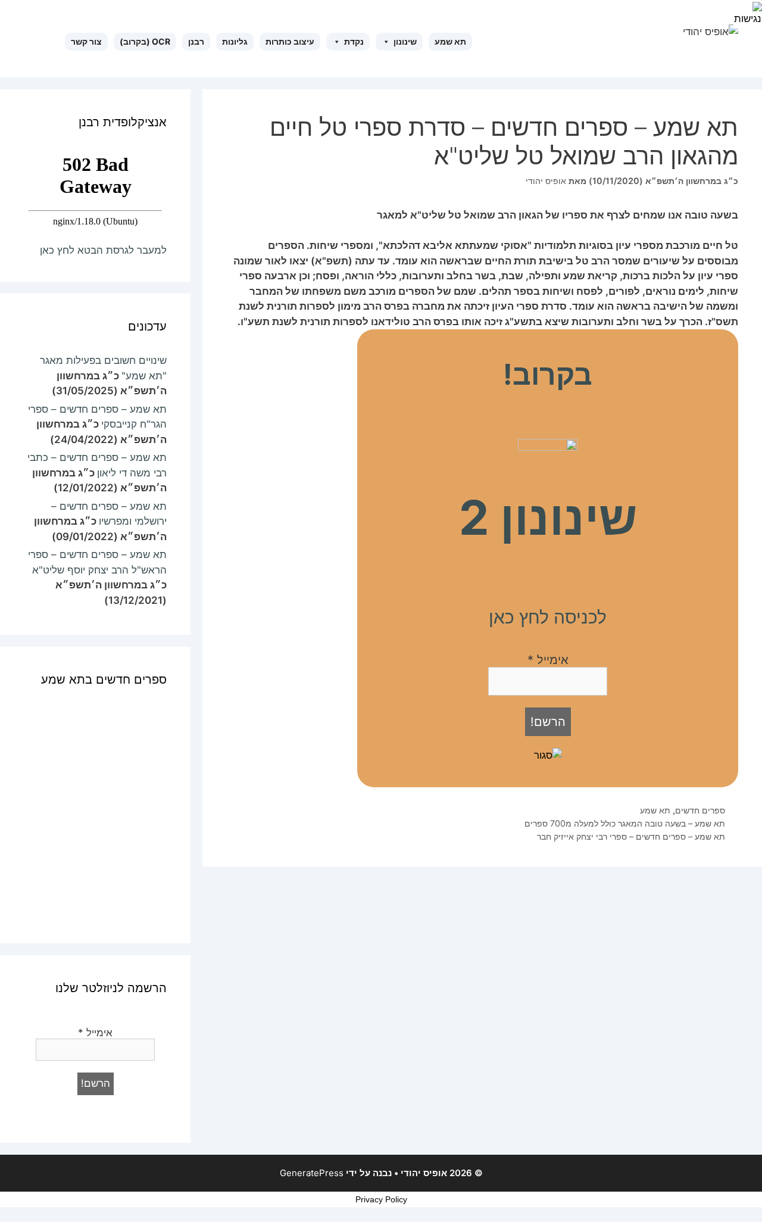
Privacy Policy (381, 1199)
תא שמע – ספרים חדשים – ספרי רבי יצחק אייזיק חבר (631, 836)
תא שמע (450, 41)
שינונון (405, 41)
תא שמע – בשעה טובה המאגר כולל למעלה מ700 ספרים (624, 823)
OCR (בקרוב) (145, 41)
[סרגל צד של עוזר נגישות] (747, 14)
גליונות (235, 41)
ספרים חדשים (700, 810)
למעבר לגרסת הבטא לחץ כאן (103, 250)
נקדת (354, 41)
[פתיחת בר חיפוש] (59, 42)
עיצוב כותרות (290, 41)
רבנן (196, 41)
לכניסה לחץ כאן (548, 617)
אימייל (548, 660)
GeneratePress (311, 1173)
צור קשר (86, 41)
